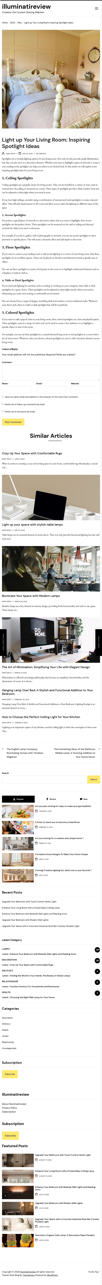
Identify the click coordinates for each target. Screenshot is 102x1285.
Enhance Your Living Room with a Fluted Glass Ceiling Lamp (31, 907)
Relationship (8, 1042)
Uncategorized (9, 1048)
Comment (7, 362)
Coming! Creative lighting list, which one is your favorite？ (63, 870)
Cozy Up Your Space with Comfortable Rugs (31, 964)
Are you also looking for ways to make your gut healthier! (63, 806)
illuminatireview (26, 6)
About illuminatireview (14, 1104)
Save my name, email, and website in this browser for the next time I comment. (41, 397)
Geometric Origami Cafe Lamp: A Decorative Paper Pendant (65, 1235)
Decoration (41, 154)
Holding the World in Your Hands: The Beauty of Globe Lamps (40, 975)
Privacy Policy (9, 1107)
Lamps (5, 1036)
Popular (20, 799)
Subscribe (10, 1074)
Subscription (9, 1111)
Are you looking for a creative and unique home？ (59, 838)
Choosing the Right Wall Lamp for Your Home (32, 997)
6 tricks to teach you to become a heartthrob (57, 822)
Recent (52, 799)
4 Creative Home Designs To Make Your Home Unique (61, 854)
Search (5, 773)
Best (85, 799)
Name (5, 383)
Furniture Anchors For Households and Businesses (34, 986)
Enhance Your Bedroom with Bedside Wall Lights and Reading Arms (34, 913)
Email (39, 383)
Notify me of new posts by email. (20, 411)
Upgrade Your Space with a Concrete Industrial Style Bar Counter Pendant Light (40, 926)
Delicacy (6, 1023)
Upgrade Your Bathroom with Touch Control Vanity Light (29, 901)
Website (75, 383)
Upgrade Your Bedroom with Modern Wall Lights (25, 920)
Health (5, 1030)
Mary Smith (10, 154)
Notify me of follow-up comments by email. (25, 404)
